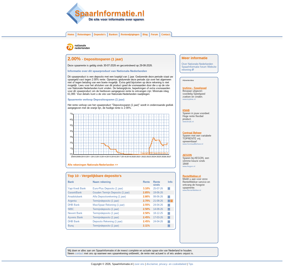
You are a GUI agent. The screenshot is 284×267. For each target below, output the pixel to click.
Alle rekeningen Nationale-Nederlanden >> (93, 164)
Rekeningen (84, 34)
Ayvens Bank (75, 217)
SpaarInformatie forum (194, 66)
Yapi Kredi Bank (77, 188)
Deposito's (100, 34)
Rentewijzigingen (130, 34)
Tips (190, 264)
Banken (113, 34)
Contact (165, 34)
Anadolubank (75, 196)
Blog (145, 34)
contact (79, 253)
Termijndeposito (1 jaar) (106, 200)
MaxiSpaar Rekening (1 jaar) (108, 204)
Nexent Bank (75, 213)
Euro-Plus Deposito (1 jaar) (108, 188)
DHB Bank (74, 204)
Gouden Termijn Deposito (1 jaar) (111, 192)
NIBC (71, 209)
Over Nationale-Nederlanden (197, 63)
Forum (154, 34)
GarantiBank (75, 192)
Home (71, 34)
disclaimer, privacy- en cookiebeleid (166, 264)
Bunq (71, 225)
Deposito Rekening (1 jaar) (107, 221)
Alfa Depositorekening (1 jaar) (109, 196)
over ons (139, 264)
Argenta (72, 200)
